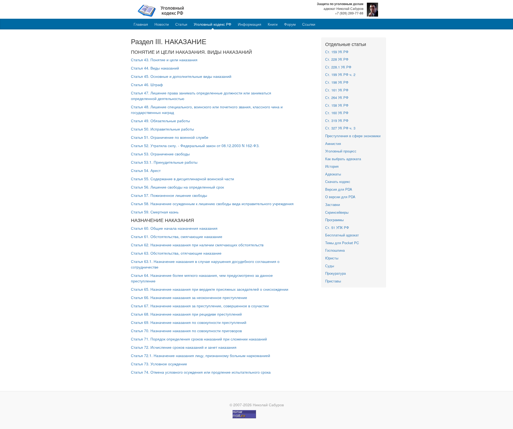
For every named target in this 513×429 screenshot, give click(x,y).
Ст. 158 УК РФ (336, 105)
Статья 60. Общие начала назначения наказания (174, 228)
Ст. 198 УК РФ (336, 82)
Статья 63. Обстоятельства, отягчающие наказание (176, 253)
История (332, 166)
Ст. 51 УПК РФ (337, 227)
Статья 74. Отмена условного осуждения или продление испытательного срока (201, 372)
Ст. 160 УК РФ (336, 112)
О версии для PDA (340, 196)
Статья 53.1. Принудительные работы (164, 162)
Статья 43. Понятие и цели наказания (164, 59)
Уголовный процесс (340, 151)
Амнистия (333, 143)
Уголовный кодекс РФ (212, 24)
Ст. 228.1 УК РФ (338, 67)
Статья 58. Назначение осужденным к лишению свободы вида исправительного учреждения (212, 203)
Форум (290, 24)
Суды (329, 265)
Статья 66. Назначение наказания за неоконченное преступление (189, 297)
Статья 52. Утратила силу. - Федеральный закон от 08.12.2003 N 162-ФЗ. (195, 145)
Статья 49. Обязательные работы (160, 120)
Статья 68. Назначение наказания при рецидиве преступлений (186, 314)
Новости (161, 24)
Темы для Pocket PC (342, 242)
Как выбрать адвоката (343, 158)
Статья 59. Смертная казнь (154, 212)
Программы (334, 219)
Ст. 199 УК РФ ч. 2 (340, 74)
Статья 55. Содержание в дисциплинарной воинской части (182, 178)
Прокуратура (335, 273)
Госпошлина (335, 250)
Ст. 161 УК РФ (336, 90)
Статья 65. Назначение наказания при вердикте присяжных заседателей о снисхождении (209, 289)
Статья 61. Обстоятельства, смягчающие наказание (176, 236)
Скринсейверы (336, 212)
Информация (249, 24)
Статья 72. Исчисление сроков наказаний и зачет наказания (183, 347)
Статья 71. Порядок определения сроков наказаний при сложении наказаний (199, 339)
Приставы (333, 281)
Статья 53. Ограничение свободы (160, 153)
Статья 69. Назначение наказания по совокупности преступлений (188, 322)
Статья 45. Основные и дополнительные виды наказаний (181, 76)
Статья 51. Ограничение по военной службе (169, 137)
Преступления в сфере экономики (352, 135)
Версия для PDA (338, 189)
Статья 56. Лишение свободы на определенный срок (177, 187)
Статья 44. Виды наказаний (155, 68)
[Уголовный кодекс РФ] (163, 10)
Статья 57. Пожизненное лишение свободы (169, 195)
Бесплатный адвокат (342, 235)
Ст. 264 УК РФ (336, 97)
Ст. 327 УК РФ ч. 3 (340, 128)
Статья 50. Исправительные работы (162, 129)
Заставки (332, 204)
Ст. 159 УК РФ (336, 51)
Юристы (331, 258)
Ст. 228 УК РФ (336, 59)
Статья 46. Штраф (147, 84)
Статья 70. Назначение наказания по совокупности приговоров (186, 330)
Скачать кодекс (337, 181)
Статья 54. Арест (146, 170)
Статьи (181, 24)
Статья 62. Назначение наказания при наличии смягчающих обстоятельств (197, 244)
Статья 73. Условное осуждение (159, 363)
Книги (273, 24)
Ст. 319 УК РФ (336, 120)
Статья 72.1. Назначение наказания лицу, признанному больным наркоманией (200, 355)
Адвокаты (333, 174)
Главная (141, 24)
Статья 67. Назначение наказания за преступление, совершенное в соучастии (200, 305)
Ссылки (308, 24)
